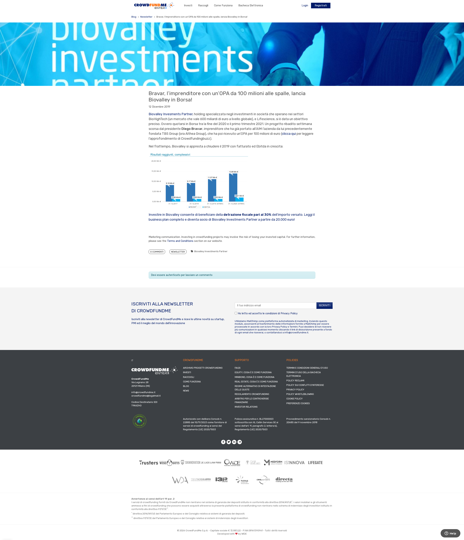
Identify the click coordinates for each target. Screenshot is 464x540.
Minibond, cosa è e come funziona (254, 377)
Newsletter (146, 16)
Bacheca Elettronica (250, 5)
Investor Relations (246, 406)
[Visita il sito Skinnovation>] (190, 462)
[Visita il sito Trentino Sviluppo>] (201, 479)
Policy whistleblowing (300, 394)
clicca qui (289, 134)
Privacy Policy (289, 313)
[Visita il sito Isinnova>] (295, 462)
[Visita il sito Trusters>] (149, 462)
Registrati (321, 5)
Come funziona (223, 5)
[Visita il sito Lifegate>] (315, 462)
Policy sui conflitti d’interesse (305, 385)
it (132, 360)
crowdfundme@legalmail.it (146, 395)
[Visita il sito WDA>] (180, 479)
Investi (188, 5)
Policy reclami (295, 380)
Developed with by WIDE (232, 533)
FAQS (238, 367)
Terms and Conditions (180, 241)
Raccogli (203, 5)
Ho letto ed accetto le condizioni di (267, 313)
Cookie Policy (294, 398)
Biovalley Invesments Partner (170, 114)
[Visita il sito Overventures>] (253, 462)
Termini (294, 326)
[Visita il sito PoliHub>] (242, 479)
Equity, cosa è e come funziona (253, 372)
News (186, 390)
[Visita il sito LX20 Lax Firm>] (211, 462)
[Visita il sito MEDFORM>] (274, 462)
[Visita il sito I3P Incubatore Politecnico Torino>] (222, 480)
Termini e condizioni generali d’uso (307, 367)
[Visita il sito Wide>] (232, 462)
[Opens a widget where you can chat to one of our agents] (450, 533)
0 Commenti (156, 251)
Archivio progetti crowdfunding (203, 367)
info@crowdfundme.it (296, 332)
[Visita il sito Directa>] (284, 479)
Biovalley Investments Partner (210, 251)
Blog (133, 16)
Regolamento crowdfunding (252, 394)
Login (305, 5)
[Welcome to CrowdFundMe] (154, 5)
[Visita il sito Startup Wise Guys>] (170, 462)
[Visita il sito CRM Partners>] (263, 480)
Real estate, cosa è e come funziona (256, 381)
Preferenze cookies (298, 403)
